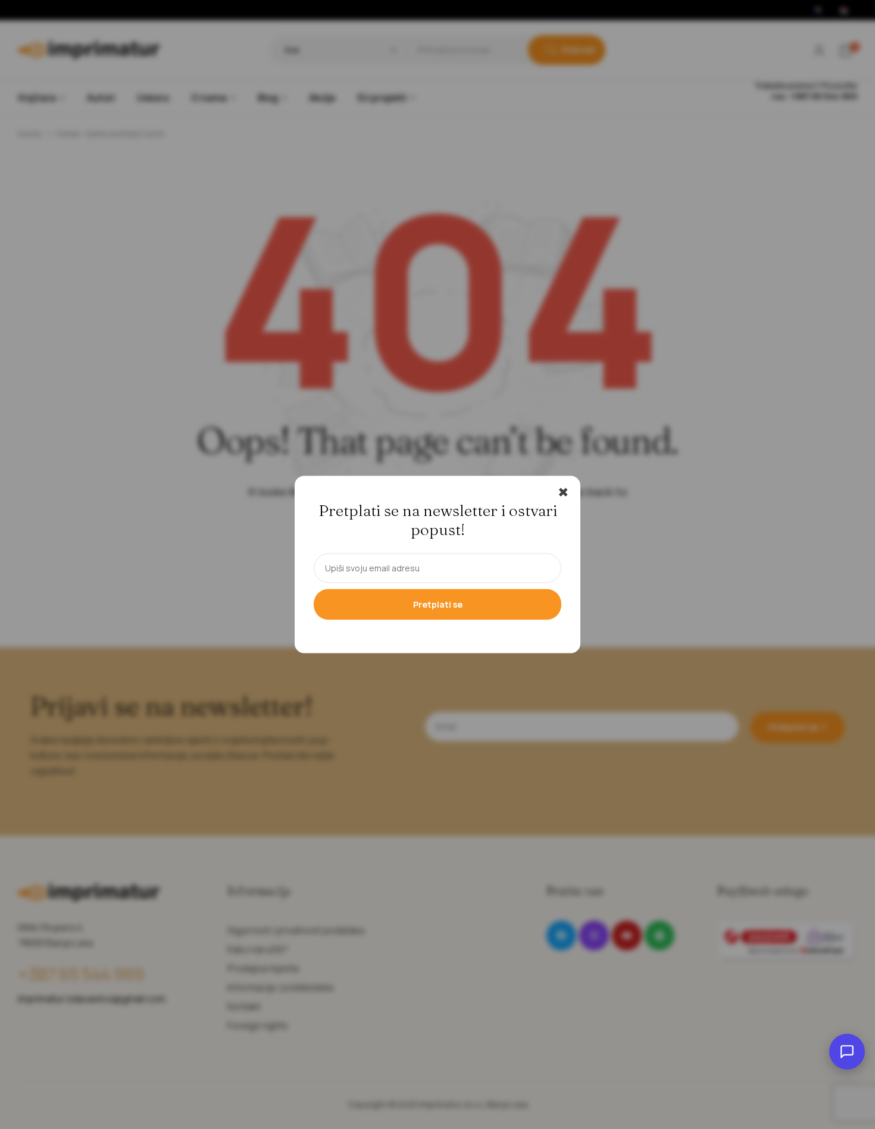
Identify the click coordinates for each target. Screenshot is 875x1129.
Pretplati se (437, 604)
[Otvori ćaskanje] (847, 1051)
